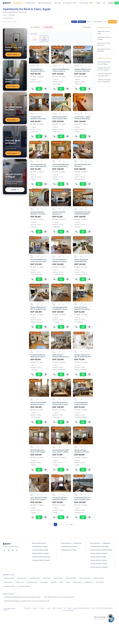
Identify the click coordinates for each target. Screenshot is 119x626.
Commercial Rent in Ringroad (99, 567)
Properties (18, 3)
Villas (61, 582)
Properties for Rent (9, 578)
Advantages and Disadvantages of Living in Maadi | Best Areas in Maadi (22, 597)
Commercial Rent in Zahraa (98, 560)
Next (71, 524)
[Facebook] (4, 550)
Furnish (59, 3)
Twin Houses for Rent (84, 578)
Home (5, 15)
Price (88, 21)
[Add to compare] (42, 66)
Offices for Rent (77, 582)
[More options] (46, 66)
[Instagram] (8, 550)
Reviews (59, 608)
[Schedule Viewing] (45, 89)
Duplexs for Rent (58, 578)
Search (112, 21)
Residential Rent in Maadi (39, 546)
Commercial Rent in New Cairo (41, 557)
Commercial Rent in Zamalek (40, 560)
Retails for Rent (88, 582)
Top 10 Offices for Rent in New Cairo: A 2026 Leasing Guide (59, 597)
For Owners (70, 3)
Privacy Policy (27, 608)
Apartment (81, 21)
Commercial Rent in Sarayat (98, 553)
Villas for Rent (46, 578)
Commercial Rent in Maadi (40, 550)
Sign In (98, 3)
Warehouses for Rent (9, 586)
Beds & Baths (97, 21)
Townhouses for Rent (70, 578)
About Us (35, 608)
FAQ (65, 608)
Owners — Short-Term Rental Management (102, 608)
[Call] (32, 89)
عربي (104, 3)
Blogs (54, 608)
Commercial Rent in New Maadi (99, 546)
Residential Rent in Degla (68, 550)
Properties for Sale (21, 578)
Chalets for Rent (20, 582)
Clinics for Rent (99, 582)
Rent (73, 21)
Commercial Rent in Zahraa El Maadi (101, 550)
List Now (14, 189)
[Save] (37, 66)
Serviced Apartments (68, 610)
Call (111, 3)
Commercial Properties (24, 586)
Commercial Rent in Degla (98, 557)
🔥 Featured (86, 27)
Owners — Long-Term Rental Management (78, 608)
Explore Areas (31, 3)
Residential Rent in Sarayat (69, 546)
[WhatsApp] (39, 89)
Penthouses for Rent (99, 578)
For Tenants (86, 3)
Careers (49, 608)
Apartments (54, 582)
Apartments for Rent (35, 578)
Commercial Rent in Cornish (98, 563)
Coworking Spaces (45, 3)
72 (66, 524)
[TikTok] (16, 550)
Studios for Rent (8, 582)
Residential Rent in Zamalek (40, 553)
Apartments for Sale (32, 582)
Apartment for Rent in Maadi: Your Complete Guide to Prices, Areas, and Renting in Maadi (26, 601)
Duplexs (68, 582)
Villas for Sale (43, 582)
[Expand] (56, 546)
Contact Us (42, 608)
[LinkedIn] (12, 550)
